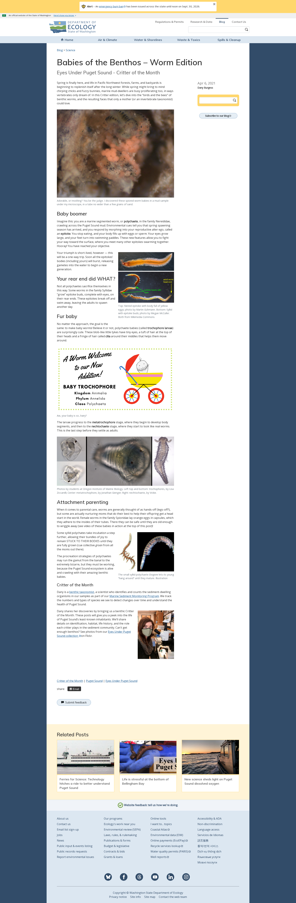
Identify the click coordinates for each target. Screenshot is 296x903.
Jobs (60, 835)
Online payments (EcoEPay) (168, 840)
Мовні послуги (207, 862)
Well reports (158, 857)
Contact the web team (173, 897)
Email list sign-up (68, 829)
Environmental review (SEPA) (122, 829)
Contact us (64, 824)
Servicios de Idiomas (210, 835)
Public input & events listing (74, 846)
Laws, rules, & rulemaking (120, 835)
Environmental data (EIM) (167, 835)
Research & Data (201, 21)
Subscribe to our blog (217, 115)
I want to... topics (161, 824)
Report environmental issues (75, 857)
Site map (149, 897)
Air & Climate (107, 40)
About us (63, 818)
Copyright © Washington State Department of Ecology (148, 893)
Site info (135, 897)
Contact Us (239, 21)
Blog (222, 21)
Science (70, 50)
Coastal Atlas (159, 829)
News (60, 840)
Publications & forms (117, 840)
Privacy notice (118, 897)
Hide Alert (206, 4)
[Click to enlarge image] (115, 153)
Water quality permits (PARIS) (169, 851)
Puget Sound (94, 681)
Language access (208, 829)
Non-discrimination (210, 824)
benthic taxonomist (81, 592)
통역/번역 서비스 (208, 846)
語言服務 (203, 840)
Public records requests (72, 851)
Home (69, 40)
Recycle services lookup (166, 846)
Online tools (158, 818)
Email (76, 689)
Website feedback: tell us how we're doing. (150, 805)
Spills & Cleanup (229, 40)
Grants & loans (113, 857)
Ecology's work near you (119, 824)
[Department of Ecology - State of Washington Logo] (69, 27)
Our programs (113, 818)
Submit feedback (76, 702)
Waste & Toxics (188, 40)
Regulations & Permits (169, 21)
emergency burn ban (111, 6)
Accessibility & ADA (209, 818)
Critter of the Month (70, 681)
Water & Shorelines (148, 40)
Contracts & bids (114, 851)
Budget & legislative (116, 846)
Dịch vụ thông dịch (209, 851)
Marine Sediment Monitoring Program (134, 596)
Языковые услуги (209, 857)
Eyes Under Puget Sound (121, 681)
